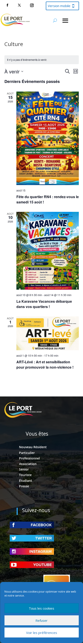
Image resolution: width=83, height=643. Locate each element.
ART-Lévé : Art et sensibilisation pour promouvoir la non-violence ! (44, 364)
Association (28, 464)
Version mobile (59, 6)
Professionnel (29, 458)
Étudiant (25, 480)
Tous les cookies (41, 608)
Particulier (27, 453)
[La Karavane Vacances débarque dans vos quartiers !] (47, 251)
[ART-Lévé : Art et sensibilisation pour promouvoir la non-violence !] (47, 333)
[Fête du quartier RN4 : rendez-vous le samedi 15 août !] (47, 138)
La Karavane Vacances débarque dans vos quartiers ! (44, 304)
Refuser (41, 620)
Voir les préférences (41, 632)
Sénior (24, 469)
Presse (24, 486)
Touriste (25, 475)
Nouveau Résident (33, 447)
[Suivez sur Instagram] (31, 5)
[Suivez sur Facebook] (7, 5)
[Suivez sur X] (19, 5)
